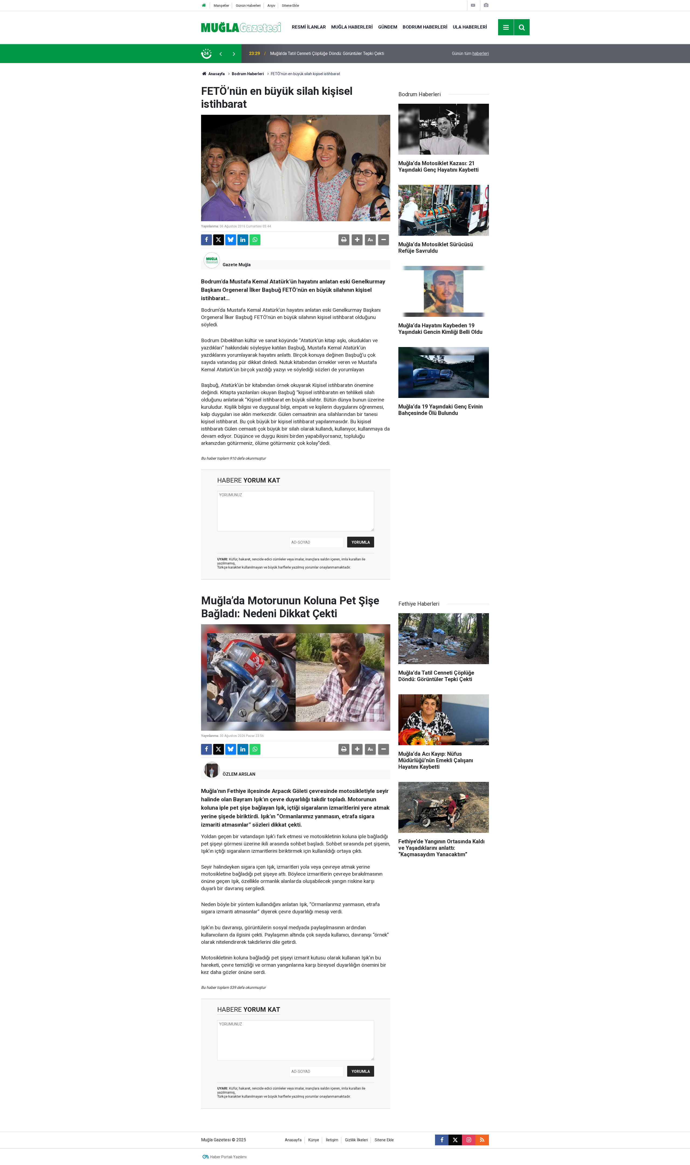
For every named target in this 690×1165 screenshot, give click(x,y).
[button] (357, 239)
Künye (313, 1140)
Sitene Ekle (290, 6)
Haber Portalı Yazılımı (228, 1157)
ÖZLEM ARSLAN (239, 774)
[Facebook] (206, 239)
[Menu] (506, 27)
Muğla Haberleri (352, 27)
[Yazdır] (344, 239)
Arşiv (271, 6)
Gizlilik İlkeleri (356, 1140)
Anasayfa (216, 74)
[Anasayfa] (204, 6)
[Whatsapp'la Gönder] (255, 239)
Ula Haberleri (470, 27)
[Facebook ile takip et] (441, 1140)
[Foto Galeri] (486, 5)
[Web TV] (473, 5)
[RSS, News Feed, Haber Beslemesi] (482, 1140)
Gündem (387, 27)
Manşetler (221, 6)
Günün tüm (470, 53)
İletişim (332, 1140)
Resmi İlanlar (309, 27)
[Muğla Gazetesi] (241, 26)
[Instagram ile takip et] (468, 1140)
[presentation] (220, 53)
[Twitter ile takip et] (455, 1140)
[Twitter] (218, 239)
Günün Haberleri (248, 6)
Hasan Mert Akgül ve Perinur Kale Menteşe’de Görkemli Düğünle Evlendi (337, 53)
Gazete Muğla (237, 264)
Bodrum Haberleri (425, 27)
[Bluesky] (230, 239)
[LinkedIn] (242, 239)
